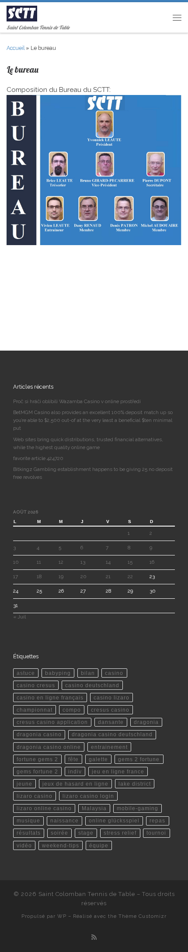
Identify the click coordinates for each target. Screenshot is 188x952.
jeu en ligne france (118, 771)
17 (15, 576)
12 (61, 562)
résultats (29, 833)
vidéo (24, 845)
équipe (98, 845)
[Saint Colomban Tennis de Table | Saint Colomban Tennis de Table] (22, 12)
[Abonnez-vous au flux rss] (94, 937)
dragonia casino (39, 734)
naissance (64, 820)
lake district (134, 784)
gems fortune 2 (37, 771)
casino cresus (36, 685)
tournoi (156, 833)
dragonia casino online (49, 747)
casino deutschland (92, 685)
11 (39, 562)
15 (130, 562)
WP (61, 916)
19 (61, 576)
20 (83, 576)
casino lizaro (111, 697)
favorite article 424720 (38, 458)
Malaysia (94, 808)
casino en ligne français (50, 697)
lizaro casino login (88, 796)
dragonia (146, 722)
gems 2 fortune (139, 759)
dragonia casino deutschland (112, 734)
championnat (34, 710)
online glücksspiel (114, 820)
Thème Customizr (142, 916)
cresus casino (110, 710)
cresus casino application (52, 722)
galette (98, 759)
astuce (26, 673)
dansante (111, 722)
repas (157, 820)
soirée (59, 833)
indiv (75, 771)
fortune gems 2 (37, 759)
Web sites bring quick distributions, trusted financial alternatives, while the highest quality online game (88, 443)
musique (28, 820)
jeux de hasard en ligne (75, 784)
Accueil (15, 48)
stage (86, 833)
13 (82, 562)
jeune (24, 784)
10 (16, 562)
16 (152, 562)
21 (108, 576)
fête (73, 759)
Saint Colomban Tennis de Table (86, 894)
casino (114, 673)
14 (108, 562)
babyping (58, 673)
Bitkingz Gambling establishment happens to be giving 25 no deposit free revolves (93, 473)
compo (72, 710)
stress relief (120, 833)
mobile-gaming (137, 808)
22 (130, 576)
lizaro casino (34, 796)
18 (39, 576)
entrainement (109, 747)
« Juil (19, 617)
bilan (88, 673)
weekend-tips (60, 845)
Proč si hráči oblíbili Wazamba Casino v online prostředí (77, 401)
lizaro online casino (44, 808)
